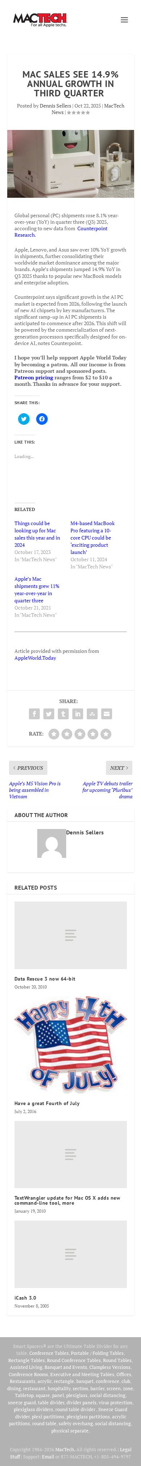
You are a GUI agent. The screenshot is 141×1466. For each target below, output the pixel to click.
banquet (85, 1381)
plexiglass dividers (33, 1409)
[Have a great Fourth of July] (70, 1045)
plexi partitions (48, 1416)
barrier (97, 1388)
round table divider (75, 1409)
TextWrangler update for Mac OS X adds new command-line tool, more (67, 1200)
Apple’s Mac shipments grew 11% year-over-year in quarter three (36, 589)
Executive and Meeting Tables (82, 1374)
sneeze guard (22, 1402)
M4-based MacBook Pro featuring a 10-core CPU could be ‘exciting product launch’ (92, 537)
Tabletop (24, 1395)
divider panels (82, 1402)
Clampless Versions (110, 1367)
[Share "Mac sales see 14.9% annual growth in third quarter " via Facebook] (34, 714)
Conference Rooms (28, 1374)
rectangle (64, 1381)
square (43, 1395)
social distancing (107, 1395)
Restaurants (22, 1381)
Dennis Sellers (55, 105)
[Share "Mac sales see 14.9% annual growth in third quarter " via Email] (106, 714)
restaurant (34, 1388)
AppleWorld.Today (35, 657)
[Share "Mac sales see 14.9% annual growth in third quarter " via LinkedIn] (77, 714)
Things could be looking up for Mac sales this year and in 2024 (37, 534)
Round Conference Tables (74, 1360)
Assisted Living (26, 1367)
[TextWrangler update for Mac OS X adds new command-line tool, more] (70, 1154)
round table (44, 1423)
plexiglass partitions (88, 1416)
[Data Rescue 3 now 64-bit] (70, 935)
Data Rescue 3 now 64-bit (45, 979)
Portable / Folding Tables (97, 1353)
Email (48, 1456)
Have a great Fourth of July (47, 1103)
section (80, 1388)
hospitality (59, 1388)
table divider (51, 1402)
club (125, 1381)
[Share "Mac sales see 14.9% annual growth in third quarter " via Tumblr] (63, 714)
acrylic (45, 1381)
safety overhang (76, 1423)
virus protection (115, 1402)
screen (114, 1388)
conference (107, 1381)
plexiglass (76, 1395)
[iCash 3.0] (70, 1254)
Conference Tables (49, 1353)
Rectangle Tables (26, 1360)
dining (14, 1388)
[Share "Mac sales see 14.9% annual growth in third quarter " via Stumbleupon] (92, 714)
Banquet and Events (65, 1367)
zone (128, 1388)
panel (58, 1395)
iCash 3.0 (25, 1298)
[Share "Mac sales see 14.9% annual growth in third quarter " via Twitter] (49, 714)
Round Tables (117, 1360)
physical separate (70, 1430)
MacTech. (65, 1449)
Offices (123, 1374)
